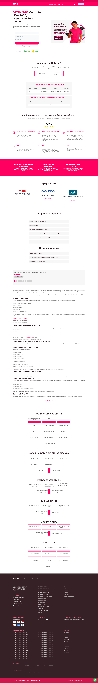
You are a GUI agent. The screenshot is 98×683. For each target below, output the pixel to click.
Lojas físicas (16, 599)
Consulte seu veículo (42, 586)
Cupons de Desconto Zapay (69, 596)
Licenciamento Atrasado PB (56, 73)
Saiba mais (53, 665)
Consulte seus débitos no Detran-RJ (45, 632)
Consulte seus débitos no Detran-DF (20, 632)
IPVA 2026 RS (34, 554)
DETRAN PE (49, 464)
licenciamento (30, 337)
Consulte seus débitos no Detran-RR (20, 656)
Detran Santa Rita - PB (34, 527)
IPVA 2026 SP (34, 548)
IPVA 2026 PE (49, 566)
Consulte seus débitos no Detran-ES (45, 642)
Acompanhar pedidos (70, 4)
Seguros (40, 612)
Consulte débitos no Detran (43, 588)
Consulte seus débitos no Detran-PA (20, 652)
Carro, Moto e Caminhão (19, 276)
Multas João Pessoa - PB (42, 512)
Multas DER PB (34, 437)
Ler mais (48, 400)
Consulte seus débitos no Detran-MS (45, 650)
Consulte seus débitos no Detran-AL (45, 646)
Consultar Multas (41, 602)
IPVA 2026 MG (48, 548)
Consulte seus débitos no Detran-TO (20, 658)
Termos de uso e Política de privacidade (29, 46)
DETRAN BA (49, 458)
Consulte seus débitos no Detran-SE (45, 656)
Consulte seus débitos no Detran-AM (45, 644)
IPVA (49, 419)
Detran (33, 578)
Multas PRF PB (63, 437)
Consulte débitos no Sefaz (43, 592)
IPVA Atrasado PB (63, 67)
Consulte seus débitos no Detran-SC (20, 638)
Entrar (80, 4)
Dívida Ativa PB (63, 425)
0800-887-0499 (17, 601)
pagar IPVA (17, 291)
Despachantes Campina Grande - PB (63, 485)
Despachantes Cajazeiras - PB (49, 485)
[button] (49, 221)
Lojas (55, 4)
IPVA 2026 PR (63, 548)
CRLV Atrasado (49, 425)
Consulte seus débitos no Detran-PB (45, 652)
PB (38, 578)
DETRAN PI (63, 464)
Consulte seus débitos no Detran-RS (45, 636)
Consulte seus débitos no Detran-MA (45, 648)
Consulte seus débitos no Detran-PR (20, 636)
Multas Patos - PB (56, 512)
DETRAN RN (41, 470)
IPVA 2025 (66, 590)
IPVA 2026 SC (63, 554)
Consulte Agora (26, 43)
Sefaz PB (34, 431)
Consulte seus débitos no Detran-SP (45, 634)
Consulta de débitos (26, 578)
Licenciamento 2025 (42, 598)
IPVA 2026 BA (34, 560)
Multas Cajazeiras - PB (49, 506)
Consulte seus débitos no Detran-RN (45, 638)
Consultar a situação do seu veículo (20, 318)
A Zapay (51, 4)
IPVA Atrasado (67, 594)
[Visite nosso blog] (39, 619)
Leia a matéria (23, 197)
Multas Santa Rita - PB (34, 506)
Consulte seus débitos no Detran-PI (20, 654)
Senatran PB (63, 431)
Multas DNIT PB (49, 437)
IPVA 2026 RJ (49, 554)
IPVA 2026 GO (49, 560)
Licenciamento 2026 (42, 600)
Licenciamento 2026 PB (49, 67)
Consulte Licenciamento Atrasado (45, 596)
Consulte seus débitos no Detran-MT (20, 650)
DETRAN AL (34, 458)
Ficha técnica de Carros (43, 610)
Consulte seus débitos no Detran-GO (20, 648)
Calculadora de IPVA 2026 (34, 418)
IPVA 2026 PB (34, 67)
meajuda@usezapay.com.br (20, 605)
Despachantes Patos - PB (56, 491)
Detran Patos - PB (56, 533)
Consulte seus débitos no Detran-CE (20, 642)
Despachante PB (49, 431)
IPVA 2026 (66, 592)
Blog (59, 4)
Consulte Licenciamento (43, 594)
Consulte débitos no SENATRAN (44, 590)
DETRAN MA (34, 464)
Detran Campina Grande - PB (63, 527)
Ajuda (62, 4)
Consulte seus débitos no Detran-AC (20, 646)
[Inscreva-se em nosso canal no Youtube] (47, 619)
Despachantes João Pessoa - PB (42, 491)
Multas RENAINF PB (49, 443)
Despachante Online (42, 604)
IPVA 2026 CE (63, 560)
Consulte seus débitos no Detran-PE (20, 640)
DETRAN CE (63, 458)
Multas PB (41, 73)
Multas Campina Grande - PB (63, 506)
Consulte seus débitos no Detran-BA (45, 640)
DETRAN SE (56, 470)
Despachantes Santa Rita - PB (34, 485)
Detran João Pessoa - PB (42, 533)
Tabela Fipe (40, 608)
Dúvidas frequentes (18, 603)
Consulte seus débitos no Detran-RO (45, 654)
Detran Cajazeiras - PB (49, 527)
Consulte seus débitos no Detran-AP (20, 644)
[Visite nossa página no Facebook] (41, 619)
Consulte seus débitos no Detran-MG (20, 634)
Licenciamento (63, 419)
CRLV (34, 425)
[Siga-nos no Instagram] (44, 619)
